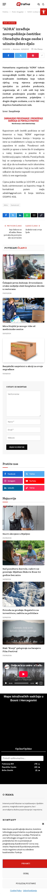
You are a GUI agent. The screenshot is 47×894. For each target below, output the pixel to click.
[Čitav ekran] (41, 683)
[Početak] (6, 683)
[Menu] (4, 4)
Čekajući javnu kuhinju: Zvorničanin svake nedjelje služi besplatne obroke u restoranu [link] (23, 286)
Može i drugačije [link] (9, 23)
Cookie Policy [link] (16, 890)
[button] (43, 824)
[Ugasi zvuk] (37, 683)
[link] (43, 11)
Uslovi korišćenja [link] (30, 890)
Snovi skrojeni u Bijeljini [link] (16, 533)
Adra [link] (6, 205)
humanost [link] (15, 205)
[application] (23, 674)
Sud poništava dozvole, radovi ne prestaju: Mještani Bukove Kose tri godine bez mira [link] (22, 572)
